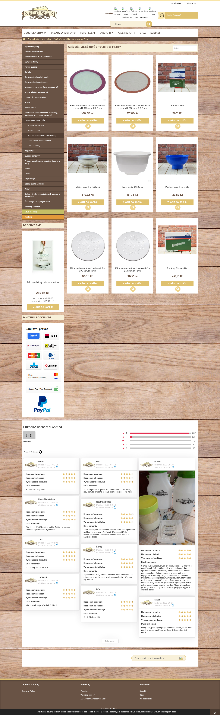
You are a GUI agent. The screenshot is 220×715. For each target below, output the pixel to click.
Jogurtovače (30, 151)
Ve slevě (28, 217)
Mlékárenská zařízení (34, 52)
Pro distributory (145, 699)
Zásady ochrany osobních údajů (94, 699)
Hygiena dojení (34, 130)
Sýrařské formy (31, 62)
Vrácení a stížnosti (88, 695)
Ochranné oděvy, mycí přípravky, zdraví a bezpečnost (42, 195)
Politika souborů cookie (98, 712)
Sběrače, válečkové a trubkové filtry (42, 136)
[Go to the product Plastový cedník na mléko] (177, 164)
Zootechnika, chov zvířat (35, 120)
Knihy (27, 189)
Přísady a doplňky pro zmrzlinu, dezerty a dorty (42, 162)
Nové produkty (31, 212)
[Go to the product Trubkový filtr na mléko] (177, 245)
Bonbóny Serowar (32, 207)
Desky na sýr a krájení (34, 184)
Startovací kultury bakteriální (37, 77)
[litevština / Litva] (152, 11)
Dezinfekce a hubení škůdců (39, 141)
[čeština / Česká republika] (134, 13)
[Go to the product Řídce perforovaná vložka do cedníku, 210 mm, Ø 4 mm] (132, 245)
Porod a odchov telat (36, 125)
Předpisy (84, 691)
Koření (27, 169)
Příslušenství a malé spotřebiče (38, 57)
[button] (88, 126)
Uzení (27, 174)
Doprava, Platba (28, 691)
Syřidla (28, 72)
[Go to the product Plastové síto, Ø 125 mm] (132, 164)
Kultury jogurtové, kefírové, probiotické (41, 87)
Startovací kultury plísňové (36, 82)
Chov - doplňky (34, 146)
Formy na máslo (31, 67)
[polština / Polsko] (117, 11)
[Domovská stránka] (39, 12)
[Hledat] (149, 24)
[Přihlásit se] (181, 658)
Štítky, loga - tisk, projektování (37, 202)
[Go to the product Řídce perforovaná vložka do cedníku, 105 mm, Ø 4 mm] (87, 245)
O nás (141, 695)
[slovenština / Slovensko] (143, 13)
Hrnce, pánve (30, 108)
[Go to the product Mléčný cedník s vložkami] (87, 164)
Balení (27, 103)
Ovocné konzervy (32, 156)
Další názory (110, 641)
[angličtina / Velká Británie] (126, 13)
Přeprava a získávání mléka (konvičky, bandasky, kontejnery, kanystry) (41, 114)
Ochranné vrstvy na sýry (35, 97)
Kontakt (142, 691)
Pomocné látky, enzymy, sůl (36, 92)
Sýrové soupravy (32, 47)
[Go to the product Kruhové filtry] (177, 83)
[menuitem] (35, 33)
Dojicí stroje (30, 179)
